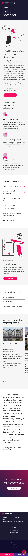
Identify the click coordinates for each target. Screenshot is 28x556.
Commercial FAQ (14, 530)
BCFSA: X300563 (14, 549)
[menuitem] (8, 2)
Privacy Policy (14, 545)
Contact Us (10, 95)
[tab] (3, 381)
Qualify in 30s (21, 554)
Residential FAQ (14, 532)
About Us (14, 527)
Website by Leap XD (14, 547)
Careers (14, 535)
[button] (14, 186)
